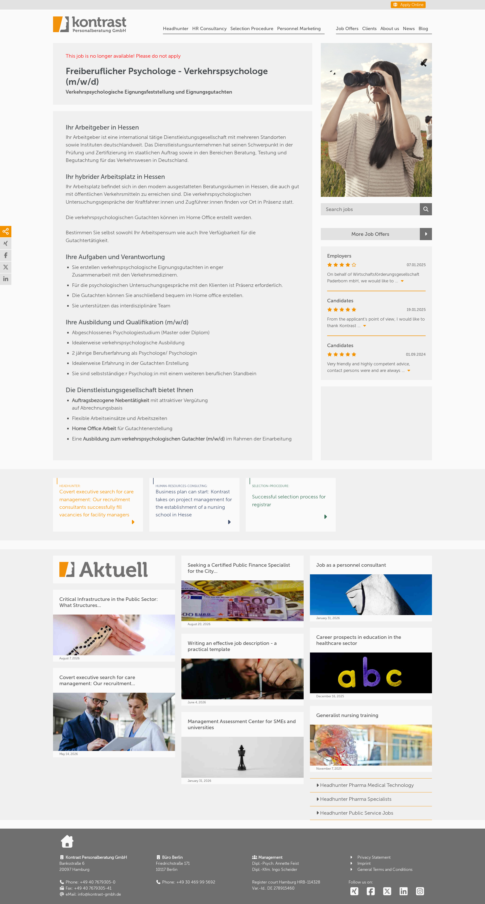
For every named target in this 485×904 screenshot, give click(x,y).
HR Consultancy (209, 28)
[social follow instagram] (420, 891)
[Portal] (89, 25)
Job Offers (347, 28)
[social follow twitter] (387, 891)
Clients (369, 28)
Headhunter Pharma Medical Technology (367, 785)
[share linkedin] (5, 279)
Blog (423, 28)
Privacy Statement (374, 857)
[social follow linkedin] (403, 891)
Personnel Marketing (299, 28)
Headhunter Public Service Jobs (356, 813)
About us (389, 28)
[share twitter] (5, 267)
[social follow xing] (354, 891)
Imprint (364, 863)
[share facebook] (5, 255)
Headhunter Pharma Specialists (356, 799)
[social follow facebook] (370, 891)
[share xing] (5, 243)
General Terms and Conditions (385, 869)
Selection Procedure (251, 28)
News (409, 28)
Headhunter (175, 28)
